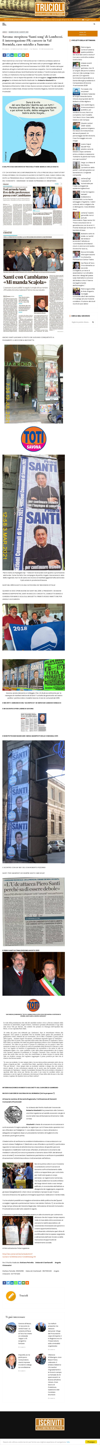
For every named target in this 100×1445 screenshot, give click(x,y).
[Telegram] (19, 55)
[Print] (27, 55)
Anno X (4, 32)
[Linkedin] (12, 55)
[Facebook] (4, 55)
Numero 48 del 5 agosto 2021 (18, 32)
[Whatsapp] (15, 55)
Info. (68, 1442)
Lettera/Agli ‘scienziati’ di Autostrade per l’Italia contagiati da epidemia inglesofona (83, 183)
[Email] (23, 55)
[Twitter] (8, 55)
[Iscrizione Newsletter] (50, 1424)
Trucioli (35, 49)
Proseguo (91, 1442)
